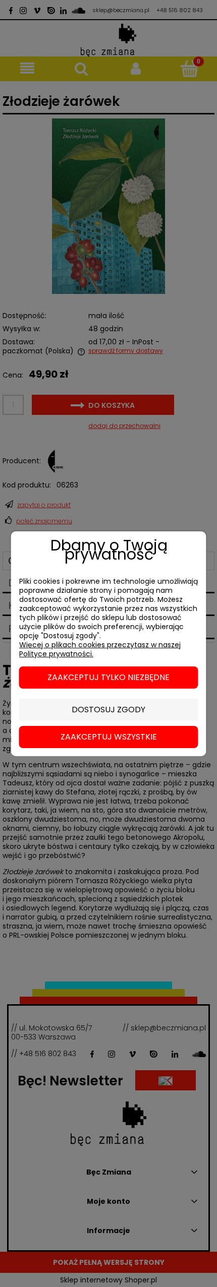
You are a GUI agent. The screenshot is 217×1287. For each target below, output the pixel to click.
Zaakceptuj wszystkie (109, 737)
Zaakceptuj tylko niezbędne (108, 677)
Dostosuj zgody (108, 709)
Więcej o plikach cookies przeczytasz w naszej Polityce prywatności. (100, 649)
